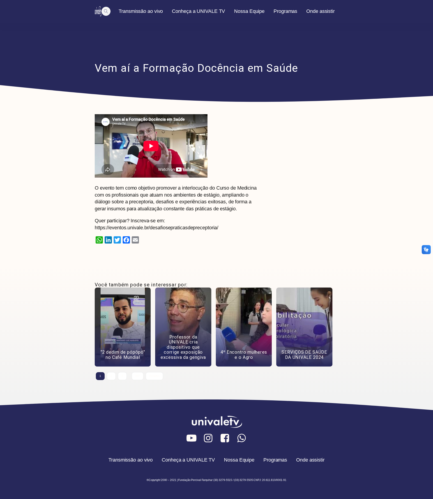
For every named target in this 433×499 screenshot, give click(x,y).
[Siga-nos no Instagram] (208, 438)
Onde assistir (320, 11)
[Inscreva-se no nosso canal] (191, 438)
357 (137, 376)
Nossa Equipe (249, 11)
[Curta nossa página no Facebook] (225, 438)
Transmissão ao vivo (141, 11)
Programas (285, 11)
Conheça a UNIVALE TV (198, 11)
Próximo (154, 376)
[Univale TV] (98, 11)
